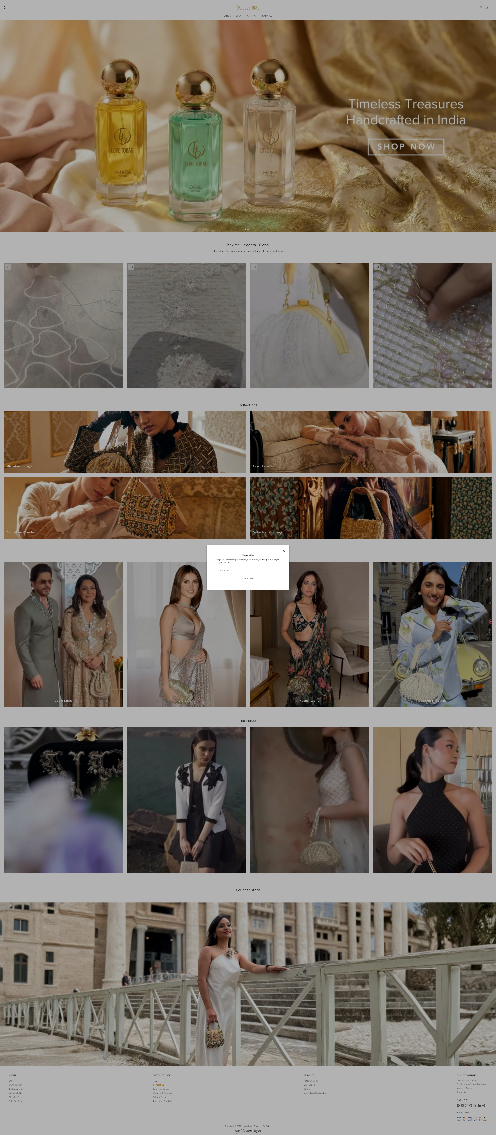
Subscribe (248, 578)
